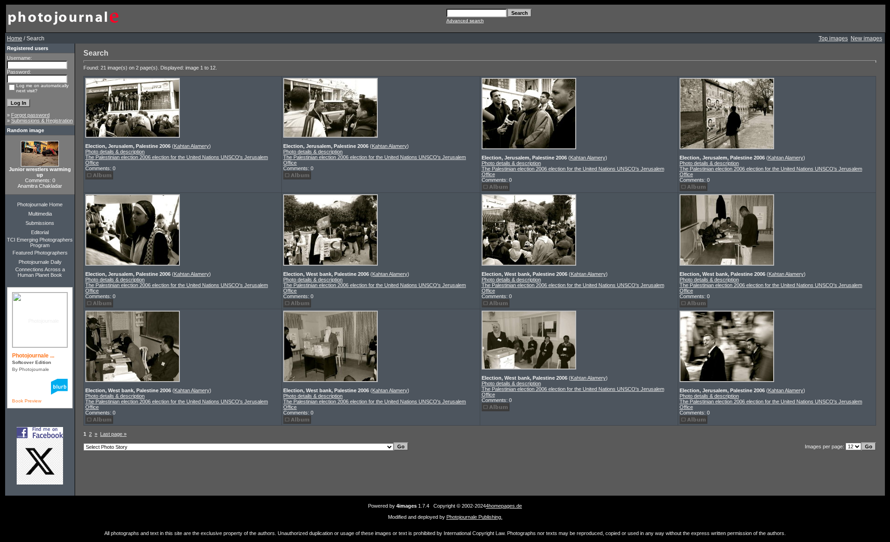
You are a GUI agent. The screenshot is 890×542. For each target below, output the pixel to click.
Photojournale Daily (40, 262)
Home (14, 38)
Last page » (113, 434)
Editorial (40, 232)
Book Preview (26, 400)
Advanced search (465, 20)
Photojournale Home (40, 204)
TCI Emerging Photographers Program (40, 242)
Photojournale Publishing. (474, 517)
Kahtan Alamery (191, 146)
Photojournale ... (33, 355)
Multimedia (40, 214)
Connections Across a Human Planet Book (40, 272)
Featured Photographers (40, 252)
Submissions (39, 223)
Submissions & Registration (42, 120)
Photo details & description (115, 151)
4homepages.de (504, 506)
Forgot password (30, 115)
